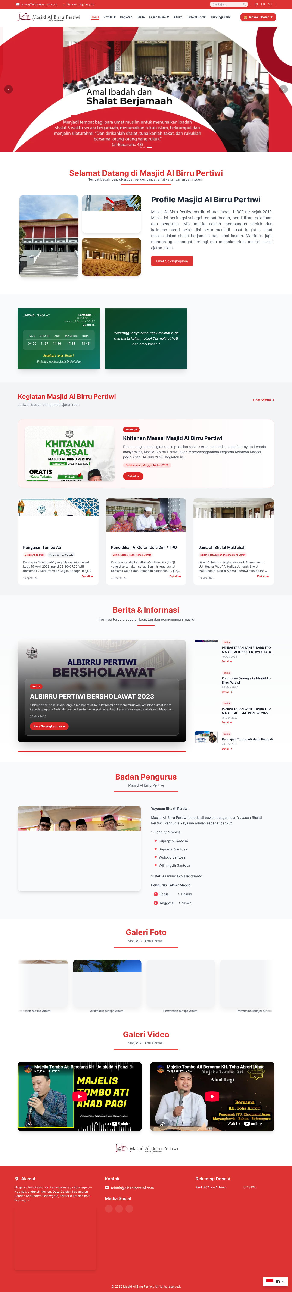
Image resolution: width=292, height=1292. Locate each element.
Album (177, 17)
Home (95, 17)
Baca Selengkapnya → (49, 726)
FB (263, 4)
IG (256, 4)
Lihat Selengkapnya (172, 261)
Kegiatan (126, 17)
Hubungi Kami (220, 17)
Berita (141, 17)
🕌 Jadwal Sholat (258, 17)
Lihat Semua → (263, 400)
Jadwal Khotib (197, 17)
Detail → (133, 476)
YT (270, 4)
